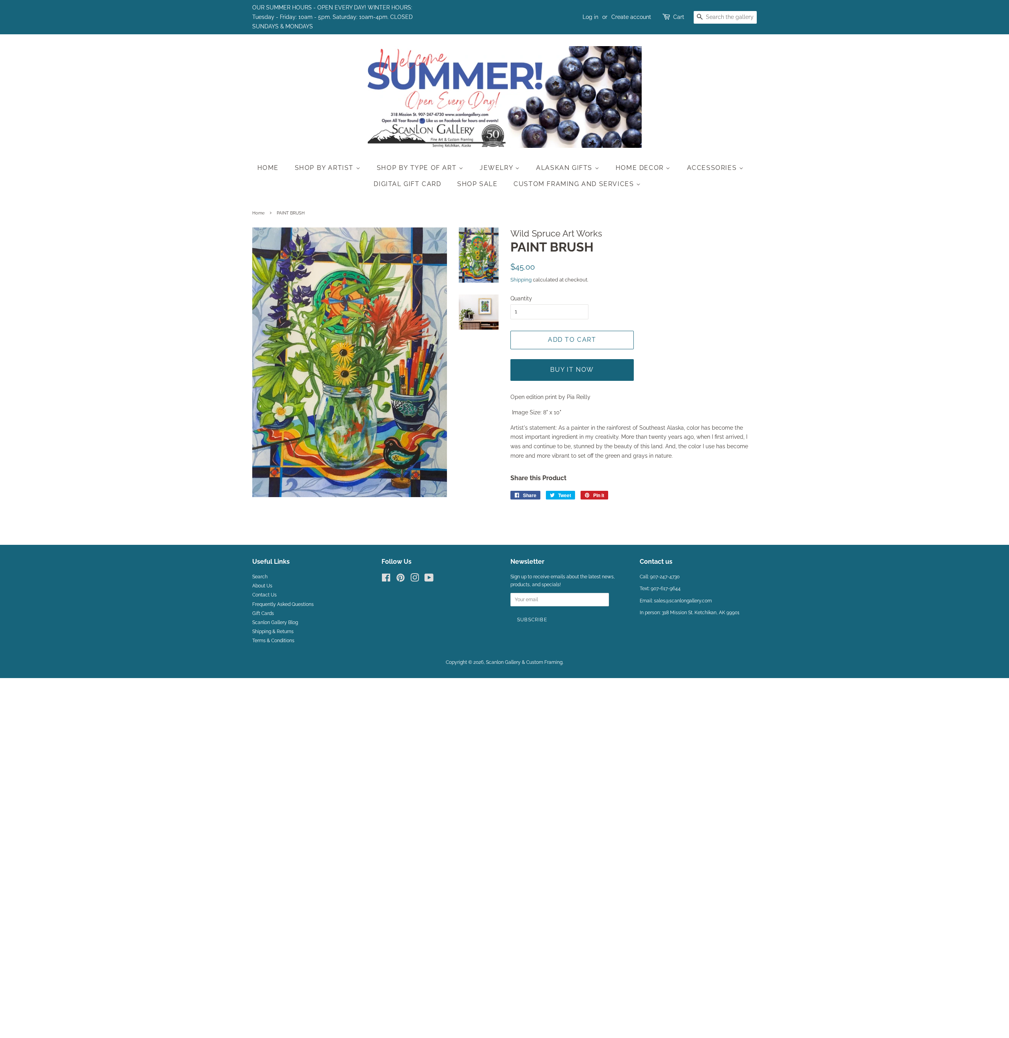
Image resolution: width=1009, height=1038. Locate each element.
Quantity (521, 298)
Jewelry (497, 167)
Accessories (713, 167)
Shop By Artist (325, 167)
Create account (631, 17)
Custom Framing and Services (575, 184)
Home (268, 167)
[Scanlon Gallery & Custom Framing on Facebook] (386, 579)
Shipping (521, 280)
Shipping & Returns (273, 631)
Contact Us (264, 595)
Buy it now (572, 369)
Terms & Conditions (273, 640)
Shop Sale (477, 184)
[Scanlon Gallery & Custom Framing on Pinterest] (400, 579)
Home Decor (641, 167)
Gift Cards (263, 613)
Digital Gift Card (407, 184)
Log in (590, 17)
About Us (262, 586)
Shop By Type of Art (418, 167)
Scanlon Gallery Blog (275, 622)
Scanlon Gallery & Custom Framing (524, 662)
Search (260, 577)
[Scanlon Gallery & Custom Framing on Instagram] (414, 579)
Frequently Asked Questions (283, 604)
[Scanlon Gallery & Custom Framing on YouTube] (429, 579)
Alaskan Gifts (565, 167)
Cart (678, 17)
